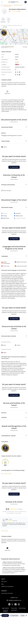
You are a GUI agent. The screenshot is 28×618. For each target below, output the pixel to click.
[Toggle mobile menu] (2, 2)
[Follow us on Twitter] (12, 604)
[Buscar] (25, 2)
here (15, 572)
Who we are (4, 581)
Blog (2, 584)
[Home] (1, 5)
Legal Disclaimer (5, 608)
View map (5, 27)
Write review (5, 530)
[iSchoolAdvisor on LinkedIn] (9, 604)
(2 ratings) (18, 11)
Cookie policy (14, 610)
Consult (17, 62)
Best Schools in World (8, 5)
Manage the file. (11, 47)
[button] (14, 127)
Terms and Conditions (5, 611)
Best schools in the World (7, 593)
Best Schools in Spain (18, 5)
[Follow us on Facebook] (15, 604)
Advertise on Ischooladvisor (7, 586)
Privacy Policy (14, 608)
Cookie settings (22, 608)
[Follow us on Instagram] (19, 604)
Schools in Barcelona (7, 6)
